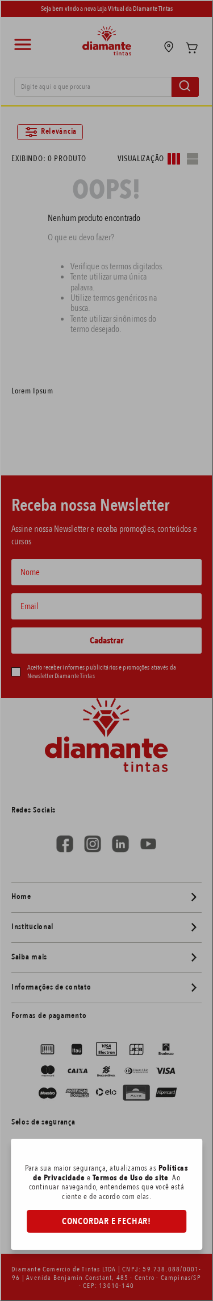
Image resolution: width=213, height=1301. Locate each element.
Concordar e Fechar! (106, 1221)
